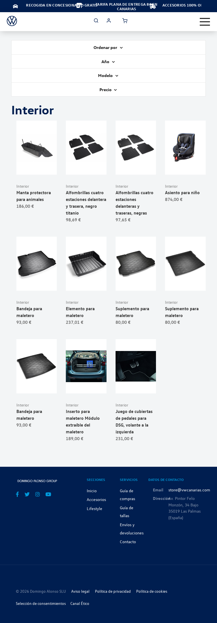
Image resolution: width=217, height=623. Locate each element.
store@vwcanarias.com (189, 489)
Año (105, 61)
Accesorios (96, 499)
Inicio (92, 490)
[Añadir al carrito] (36, 167)
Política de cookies (151, 591)
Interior (22, 186)
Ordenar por (106, 47)
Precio (105, 89)
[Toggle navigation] (204, 21)
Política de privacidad (113, 591)
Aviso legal (80, 591)
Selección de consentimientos (41, 603)
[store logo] (12, 21)
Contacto (128, 541)
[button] (50, 167)
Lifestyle (94, 508)
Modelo (106, 75)
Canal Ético (79, 603)
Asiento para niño (182, 192)
